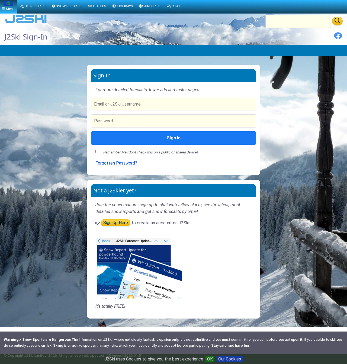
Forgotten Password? (116, 163)
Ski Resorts (35, 6)
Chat (176, 6)
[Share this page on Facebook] (338, 37)
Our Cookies (229, 359)
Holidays (125, 6)
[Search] (337, 21)
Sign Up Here (115, 222)
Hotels (99, 6)
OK (210, 359)
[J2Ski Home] (26, 22)
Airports (152, 6)
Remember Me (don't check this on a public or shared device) (150, 152)
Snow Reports (68, 6)
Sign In (174, 137)
